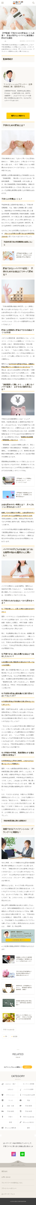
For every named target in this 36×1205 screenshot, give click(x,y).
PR (6, 1036)
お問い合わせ (6, 1177)
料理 (10, 1122)
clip (5, 41)
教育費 (15, 1036)
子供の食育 (28, 1111)
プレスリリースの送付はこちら (12, 1182)
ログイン (27, 1067)
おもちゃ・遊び (10, 1084)
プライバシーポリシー (9, 1188)
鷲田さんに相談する (18, 116)
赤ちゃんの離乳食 (10, 1128)
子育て (10, 1117)
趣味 (28, 1128)
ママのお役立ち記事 (28, 1095)
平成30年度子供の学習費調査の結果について (18, 243)
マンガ (10, 1100)
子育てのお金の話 (8, 1029)
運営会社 (5, 1171)
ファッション (10, 1095)
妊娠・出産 (10, 1106)
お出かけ (10, 1089)
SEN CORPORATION (20, 1201)
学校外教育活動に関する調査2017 (15, 820)
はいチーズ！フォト (8, 1194)
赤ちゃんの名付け (28, 1122)
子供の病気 (10, 1111)
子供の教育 (28, 1106)
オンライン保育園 (28, 1084)
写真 (28, 1100)
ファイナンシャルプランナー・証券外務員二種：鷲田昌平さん (18, 85)
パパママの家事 (28, 1089)
